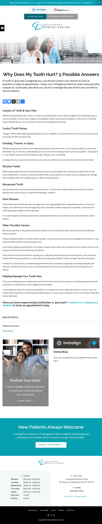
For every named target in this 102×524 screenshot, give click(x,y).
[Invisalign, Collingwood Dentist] (76, 343)
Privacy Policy (32, 510)
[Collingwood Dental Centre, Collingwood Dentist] (51, 462)
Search (53, 510)
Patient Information (10, 326)
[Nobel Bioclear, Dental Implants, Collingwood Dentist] (62, 9)
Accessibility (44, 510)
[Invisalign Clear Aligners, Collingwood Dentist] (40, 9)
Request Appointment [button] (63, 16)
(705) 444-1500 (36, 16)
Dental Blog (7, 331)
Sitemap (61, 510)
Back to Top (70, 510)
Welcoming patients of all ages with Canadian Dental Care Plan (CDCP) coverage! (50, 3)
